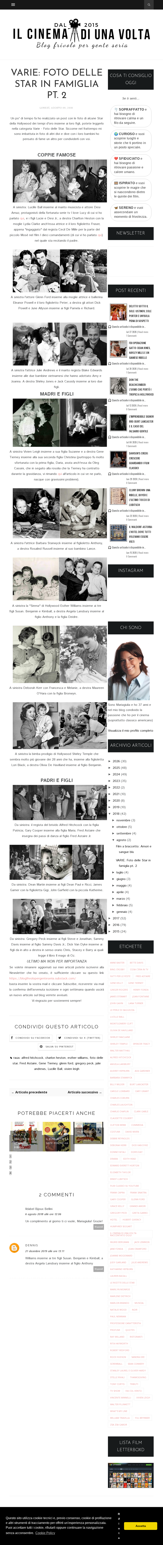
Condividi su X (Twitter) (82, 1038)
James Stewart (118, 996)
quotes (129, 1329)
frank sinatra (138, 1192)
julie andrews (140, 1262)
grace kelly (117, 1206)
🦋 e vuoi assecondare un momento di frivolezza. (130, 212)
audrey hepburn (119, 1070)
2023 (116, 781)
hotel (113, 1219)
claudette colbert (121, 1118)
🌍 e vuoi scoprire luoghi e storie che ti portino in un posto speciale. (130, 140)
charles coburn (119, 1097)
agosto (121, 840)
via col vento (133, 1390)
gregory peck (84, 1063)
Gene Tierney (48, 1063)
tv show (115, 1390)
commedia (137, 1124)
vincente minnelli (120, 1397)
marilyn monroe (120, 1289)
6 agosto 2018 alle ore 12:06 (43, 1214)
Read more (143, 332)
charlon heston (55, 1058)
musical (139, 1302)
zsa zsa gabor (118, 1424)
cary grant (142, 1091)
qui (22, 218)
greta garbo (140, 1212)
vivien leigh (71, 1069)
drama (114, 1158)
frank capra (117, 1192)
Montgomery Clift (121, 1023)
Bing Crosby (117, 969)
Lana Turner (135, 1003)
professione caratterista (125, 1323)
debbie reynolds (119, 1138)
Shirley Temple (119, 1043)
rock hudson (118, 1356)
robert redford (119, 1350)
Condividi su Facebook (33, 1038)
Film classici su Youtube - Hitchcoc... (88, 1136)
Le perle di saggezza (122, 1009)
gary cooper (118, 1199)
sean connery (136, 1363)
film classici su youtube (124, 1185)
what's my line (118, 1411)
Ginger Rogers (119, 989)
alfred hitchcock (32, 1058)
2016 (116, 925)
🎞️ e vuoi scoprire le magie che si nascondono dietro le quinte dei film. (130, 189)
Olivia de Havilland (121, 1030)
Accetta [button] (141, 1525)
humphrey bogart (121, 1226)
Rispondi (99, 1227)
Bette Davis (136, 962)
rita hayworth (119, 1343)
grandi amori (138, 1206)
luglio (119, 872)
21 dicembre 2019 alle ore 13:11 (44, 1251)
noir (134, 1309)
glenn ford (66, 1063)
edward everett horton (124, 1165)
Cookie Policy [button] (45, 1533)
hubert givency (132, 1219)
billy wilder (117, 1084)
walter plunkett (120, 1404)
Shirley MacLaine (120, 1037)
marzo (120, 898)
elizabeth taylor (120, 1172)
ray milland (117, 1336)
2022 (116, 787)
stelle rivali (117, 1377)
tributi (134, 1384)
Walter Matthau (120, 1050)
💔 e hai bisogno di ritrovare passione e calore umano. (129, 165)
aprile (120, 892)
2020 (116, 800)
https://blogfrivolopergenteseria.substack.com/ (42, 978)
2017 (116, 918)
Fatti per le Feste (120, 976)
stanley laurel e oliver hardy (128, 1370)
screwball (116, 1363)
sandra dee (138, 1356)
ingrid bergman (119, 1242)
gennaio (121, 912)
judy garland (118, 1262)
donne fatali (118, 1151)
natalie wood (118, 1309)
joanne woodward (121, 1255)
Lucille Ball (55, 1069)
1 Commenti (131, 335)
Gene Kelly (116, 982)
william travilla (120, 1417)
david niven (132, 1131)
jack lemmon (141, 1242)
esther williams (78, 1058)
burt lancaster (139, 1084)
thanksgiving (138, 1377)
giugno (121, 879)
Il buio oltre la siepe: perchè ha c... (57, 1143)
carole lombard (120, 1091)
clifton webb (118, 1124)
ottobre (121, 827)
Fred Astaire (28, 1063)
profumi (115, 1329)
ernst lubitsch (119, 1178)
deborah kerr (118, 1145)
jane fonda (116, 1248)
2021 (116, 794)
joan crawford (137, 1248)
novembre (123, 820)
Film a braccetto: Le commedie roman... (24, 1141)
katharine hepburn (121, 1269)
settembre (123, 833)
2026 (116, 761)
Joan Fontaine (140, 996)
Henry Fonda (140, 989)
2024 (116, 774)
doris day (137, 1151)
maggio (121, 885)
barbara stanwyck (121, 1077)
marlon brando (119, 1302)
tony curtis (117, 1384)
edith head (129, 1158)
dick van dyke (140, 1145)
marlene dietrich (120, 1296)
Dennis (31, 1245)
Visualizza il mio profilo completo (130, 730)
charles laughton (121, 1104)
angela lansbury (120, 1064)
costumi (115, 1131)
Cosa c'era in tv (139, 969)
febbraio (122, 905)
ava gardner (142, 1070)
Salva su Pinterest (60, 1046)
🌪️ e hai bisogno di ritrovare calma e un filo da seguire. (130, 116)
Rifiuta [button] (119, 1525)
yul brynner (142, 1417)
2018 (116, 814)
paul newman (118, 1316)
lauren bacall (118, 1275)
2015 (116, 931)
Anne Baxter (117, 962)
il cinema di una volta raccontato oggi (123, 1234)
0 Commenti (131, 409)
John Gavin (116, 1003)
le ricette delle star (122, 1282)
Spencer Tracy (141, 1043)
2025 (116, 768)
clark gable (141, 1111)
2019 (116, 807)
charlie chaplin (119, 1111)
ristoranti (136, 1336)
